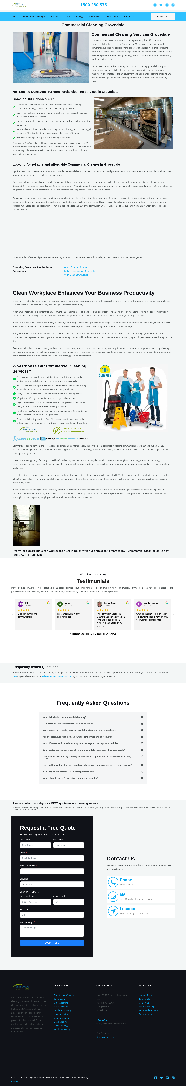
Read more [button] (102, 626)
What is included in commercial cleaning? (64, 717)
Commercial (94, 16)
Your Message (26, 922)
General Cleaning (62, 1018)
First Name (25, 839)
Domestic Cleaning (74, 16)
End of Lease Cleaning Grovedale (79, 271)
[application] (44, 16)
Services (24, 878)
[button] (173, 615)
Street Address (27, 896)
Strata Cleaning (61, 1006)
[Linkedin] (173, 5)
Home (16, 16)
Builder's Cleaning (62, 1010)
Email (22, 852)
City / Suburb (59, 896)
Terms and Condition (148, 1010)
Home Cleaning (61, 1014)
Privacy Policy (145, 1014)
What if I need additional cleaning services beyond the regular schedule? (80, 743)
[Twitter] (161, 5)
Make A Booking (146, 1006)
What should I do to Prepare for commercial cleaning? (70, 778)
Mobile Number (27, 865)
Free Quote (112, 16)
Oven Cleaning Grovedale (76, 274)
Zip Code (24, 909)
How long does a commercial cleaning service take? (69, 771)
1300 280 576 (93, 5)
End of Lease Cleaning (64, 995)
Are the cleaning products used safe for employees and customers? (77, 736)
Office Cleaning (61, 1002)
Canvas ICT (16, 1081)
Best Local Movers (105, 1037)
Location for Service (29, 891)
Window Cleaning (62, 1029)
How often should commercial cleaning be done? (68, 723)
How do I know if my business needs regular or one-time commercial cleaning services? (87, 765)
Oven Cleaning (61, 1025)
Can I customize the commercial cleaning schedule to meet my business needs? (84, 749)
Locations (53, 16)
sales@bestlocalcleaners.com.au (57, 676)
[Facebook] (155, 5)
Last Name (58, 839)
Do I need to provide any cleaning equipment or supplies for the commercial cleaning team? (87, 757)
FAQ (15, 676)
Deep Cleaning (60, 1021)
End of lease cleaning (33, 16)
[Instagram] (167, 5)
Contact (127, 16)
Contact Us (144, 1002)
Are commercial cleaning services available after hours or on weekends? (80, 730)
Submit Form (52, 942)
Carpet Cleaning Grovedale (76, 267)
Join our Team (145, 995)
